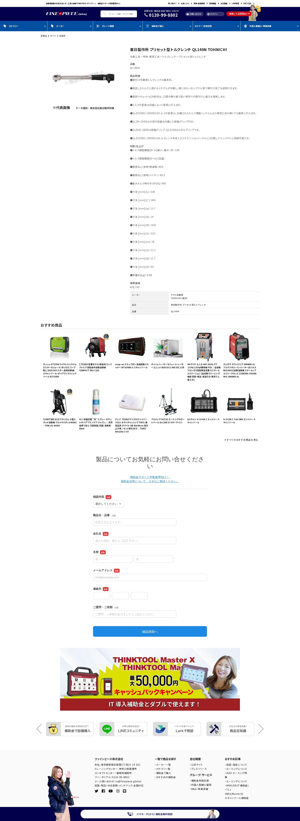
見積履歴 (212, 3)
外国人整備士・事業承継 (260, 25)
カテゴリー (14, 25)
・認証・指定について (236, 764)
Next (259, 729)
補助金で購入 (158, 25)
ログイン (212, 13)
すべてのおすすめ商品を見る (242, 439)
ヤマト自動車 (177, 294)
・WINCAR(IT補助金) (237, 785)
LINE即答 (235, 3)
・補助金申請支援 (199, 780)
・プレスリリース (198, 769)
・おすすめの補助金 (165, 777)
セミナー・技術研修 (203, 25)
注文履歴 (223, 3)
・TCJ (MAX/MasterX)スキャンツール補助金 (237, 794)
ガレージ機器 (108, 25)
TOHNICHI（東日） (179, 298)
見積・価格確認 (199, 3)
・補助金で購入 (163, 773)
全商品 (44, 35)
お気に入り (185, 3)
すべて (53, 35)
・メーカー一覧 (163, 764)
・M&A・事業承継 (199, 789)
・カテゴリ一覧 (162, 769)
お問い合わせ (193, 13)
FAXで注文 (247, 3)
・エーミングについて (236, 769)
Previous (42, 729)
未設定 (62, 35)
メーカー (60, 25)
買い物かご (172, 3)
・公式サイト (196, 764)
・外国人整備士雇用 (200, 784)
